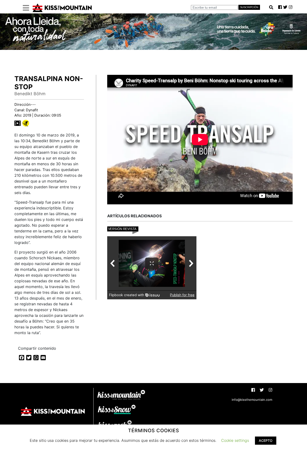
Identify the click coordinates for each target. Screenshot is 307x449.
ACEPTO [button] (265, 440)
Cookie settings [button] (235, 440)
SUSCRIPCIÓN (249, 7)
